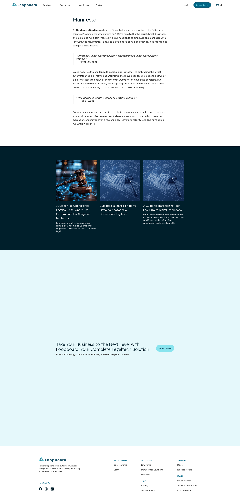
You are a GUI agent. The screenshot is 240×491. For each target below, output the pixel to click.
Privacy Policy (184, 480)
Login (116, 470)
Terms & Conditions (187, 485)
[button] (48, 5)
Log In (186, 5)
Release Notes (184, 470)
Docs (180, 465)
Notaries (145, 474)
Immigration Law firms (152, 470)
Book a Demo (202, 5)
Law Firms (146, 465)
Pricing (99, 5)
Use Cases (84, 5)
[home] (24, 5)
